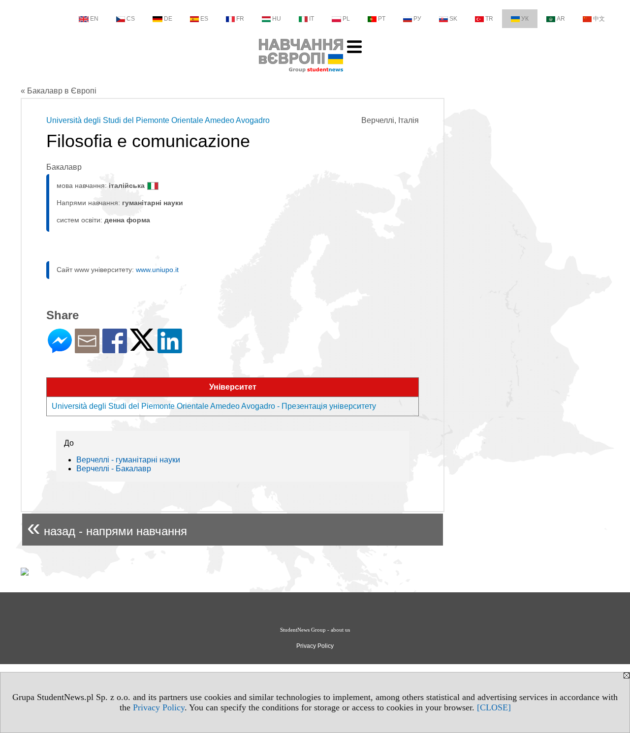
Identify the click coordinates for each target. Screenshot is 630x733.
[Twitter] (142, 346)
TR (489, 18)
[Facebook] (114, 349)
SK (453, 18)
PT (381, 18)
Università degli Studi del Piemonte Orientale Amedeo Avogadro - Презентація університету (214, 406)
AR (561, 18)
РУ (417, 18)
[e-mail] (87, 349)
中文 (599, 18)
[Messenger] (60, 349)
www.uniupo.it (157, 270)
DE (168, 18)
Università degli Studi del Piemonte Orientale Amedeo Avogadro (158, 120)
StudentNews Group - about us (315, 630)
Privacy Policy (159, 707)
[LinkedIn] (170, 349)
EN (94, 18)
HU (276, 18)
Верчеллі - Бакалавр (113, 468)
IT (311, 18)
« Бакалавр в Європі (58, 91)
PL (346, 18)
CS (130, 18)
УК (525, 18)
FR (240, 18)
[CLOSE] (494, 707)
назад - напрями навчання (107, 527)
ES (204, 18)
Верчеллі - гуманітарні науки (128, 460)
